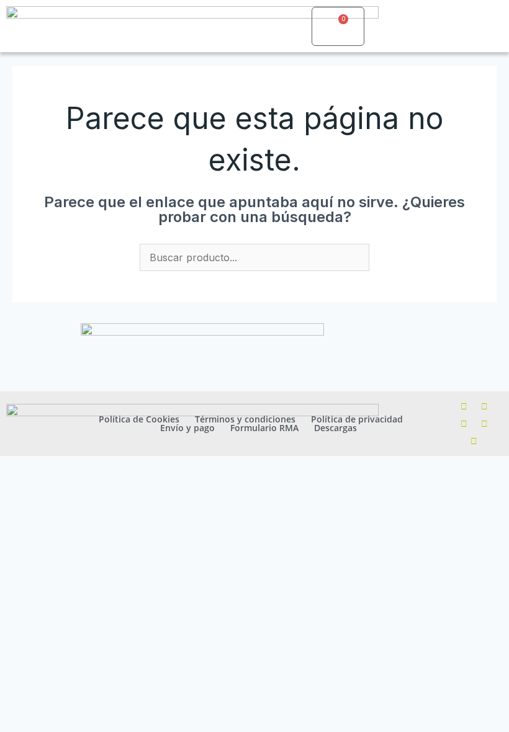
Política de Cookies (139, 419)
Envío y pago (187, 428)
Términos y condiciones (245, 419)
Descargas (335, 428)
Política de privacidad (357, 419)
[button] (290, 26)
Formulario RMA (264, 428)
